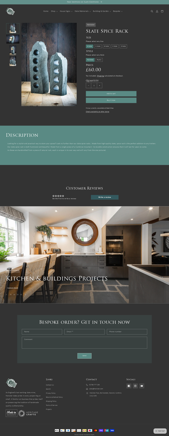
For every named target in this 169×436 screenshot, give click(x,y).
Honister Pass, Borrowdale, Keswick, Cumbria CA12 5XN (106, 394)
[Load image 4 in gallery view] (12, 61)
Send (84, 356)
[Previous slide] (6, 294)
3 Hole (123, 46)
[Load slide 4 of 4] (21, 294)
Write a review (104, 197)
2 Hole (114, 46)
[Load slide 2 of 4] (14, 294)
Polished (90, 60)
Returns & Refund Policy (54, 397)
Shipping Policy (51, 401)
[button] (54, 11)
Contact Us (50, 385)
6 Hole (106, 46)
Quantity (92, 81)
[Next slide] (25, 294)
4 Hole (89, 46)
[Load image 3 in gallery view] (12, 50)
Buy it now (111, 100)
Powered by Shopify (89, 434)
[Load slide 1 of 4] (11, 294)
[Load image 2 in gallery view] (12, 39)
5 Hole (98, 46)
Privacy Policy (51, 393)
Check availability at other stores (97, 112)
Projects (49, 409)
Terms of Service (52, 405)
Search (48, 389)
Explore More (12, 288)
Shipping (100, 76)
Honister (81, 434)
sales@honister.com (96, 389)
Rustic (99, 60)
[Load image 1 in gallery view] (12, 28)
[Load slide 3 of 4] (17, 294)
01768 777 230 (94, 385)
